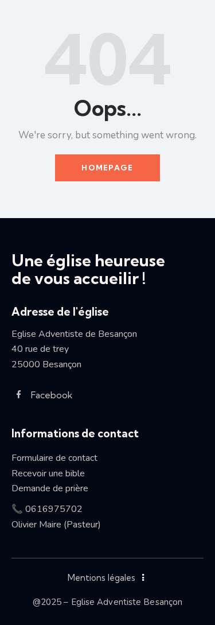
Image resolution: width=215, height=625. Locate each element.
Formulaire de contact (54, 458)
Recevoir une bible (52, 473)
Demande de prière (49, 488)
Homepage (107, 167)
